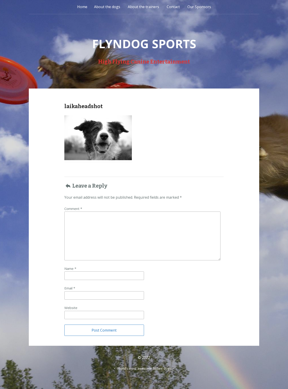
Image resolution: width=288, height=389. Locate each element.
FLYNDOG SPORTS (144, 44)
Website (70, 307)
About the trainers (143, 6)
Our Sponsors (199, 6)
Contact (173, 6)
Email (69, 288)
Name (70, 268)
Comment (73, 208)
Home (82, 6)
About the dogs (107, 6)
